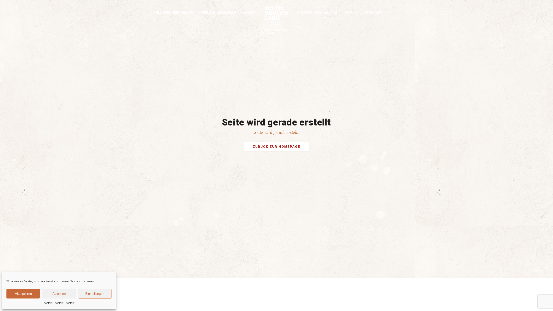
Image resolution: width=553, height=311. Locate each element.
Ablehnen (59, 293)
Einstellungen (94, 293)
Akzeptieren (23, 293)
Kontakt (48, 303)
